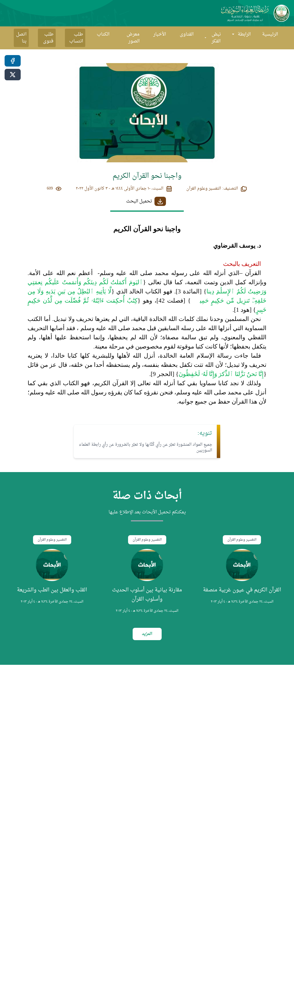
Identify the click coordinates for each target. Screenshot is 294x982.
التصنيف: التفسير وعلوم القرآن (212, 188)
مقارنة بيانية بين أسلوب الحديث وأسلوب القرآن (147, 594)
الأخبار (159, 34)
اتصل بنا (21, 38)
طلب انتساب (76, 38)
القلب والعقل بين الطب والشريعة (52, 590)
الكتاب (103, 34)
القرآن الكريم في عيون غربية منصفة (242, 590)
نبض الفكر (216, 38)
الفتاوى (187, 34)
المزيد (147, 634)
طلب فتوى (48, 38)
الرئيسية (270, 34)
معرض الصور (133, 38)
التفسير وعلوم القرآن (241, 540)
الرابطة (244, 34)
